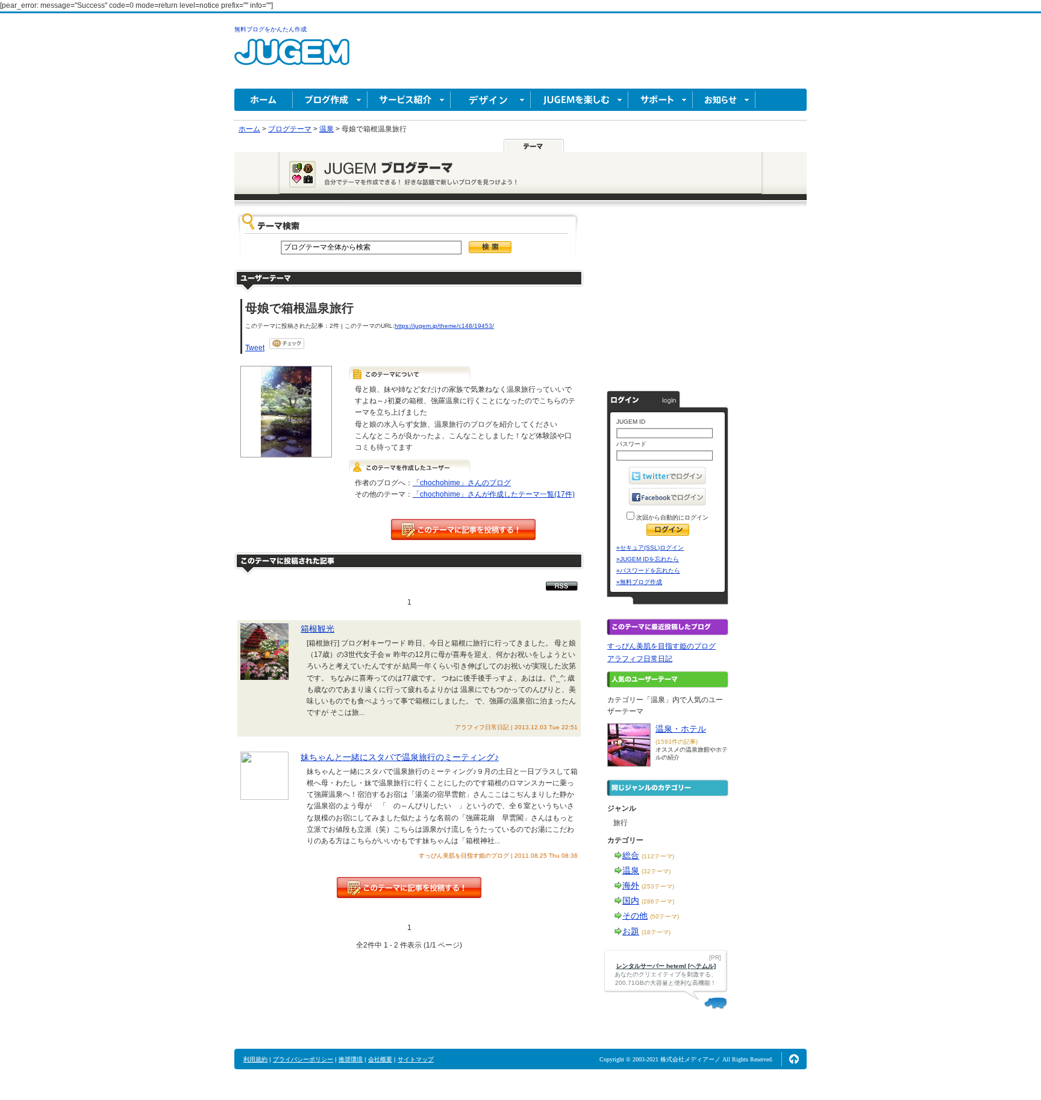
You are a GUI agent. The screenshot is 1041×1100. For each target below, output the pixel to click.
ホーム (263, 100)
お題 (630, 931)
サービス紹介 (409, 100)
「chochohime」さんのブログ (462, 483)
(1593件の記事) (676, 741)
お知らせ (724, 100)
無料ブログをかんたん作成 (270, 29)
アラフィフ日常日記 (639, 659)
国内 (630, 900)
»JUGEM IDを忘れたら (647, 559)
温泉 (630, 870)
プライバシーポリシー (303, 1059)
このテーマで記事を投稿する (463, 529)
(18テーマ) (656, 932)
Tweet (254, 348)
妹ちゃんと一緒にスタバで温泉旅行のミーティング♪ (400, 757)
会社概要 (380, 1059)
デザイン (491, 100)
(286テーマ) (658, 901)
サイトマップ (416, 1059)
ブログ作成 (330, 100)
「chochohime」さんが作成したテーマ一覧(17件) (494, 494)
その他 (635, 915)
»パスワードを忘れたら (648, 570)
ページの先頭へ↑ (794, 1059)
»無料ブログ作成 (639, 582)
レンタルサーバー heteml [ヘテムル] (666, 966)
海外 (630, 885)
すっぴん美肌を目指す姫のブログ (661, 646)
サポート (660, 100)
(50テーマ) (664, 916)
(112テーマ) (658, 856)
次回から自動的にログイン (671, 517)
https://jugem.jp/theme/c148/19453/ (444, 325)
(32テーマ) (656, 871)
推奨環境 (351, 1059)
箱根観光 (317, 628)
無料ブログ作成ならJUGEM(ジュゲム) (291, 59)
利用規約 (255, 1059)
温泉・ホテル (680, 729)
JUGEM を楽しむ (579, 100)
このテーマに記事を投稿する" (409, 887)
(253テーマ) (658, 886)
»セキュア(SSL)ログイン (650, 547)
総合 (630, 855)
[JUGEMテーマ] (534, 145)
